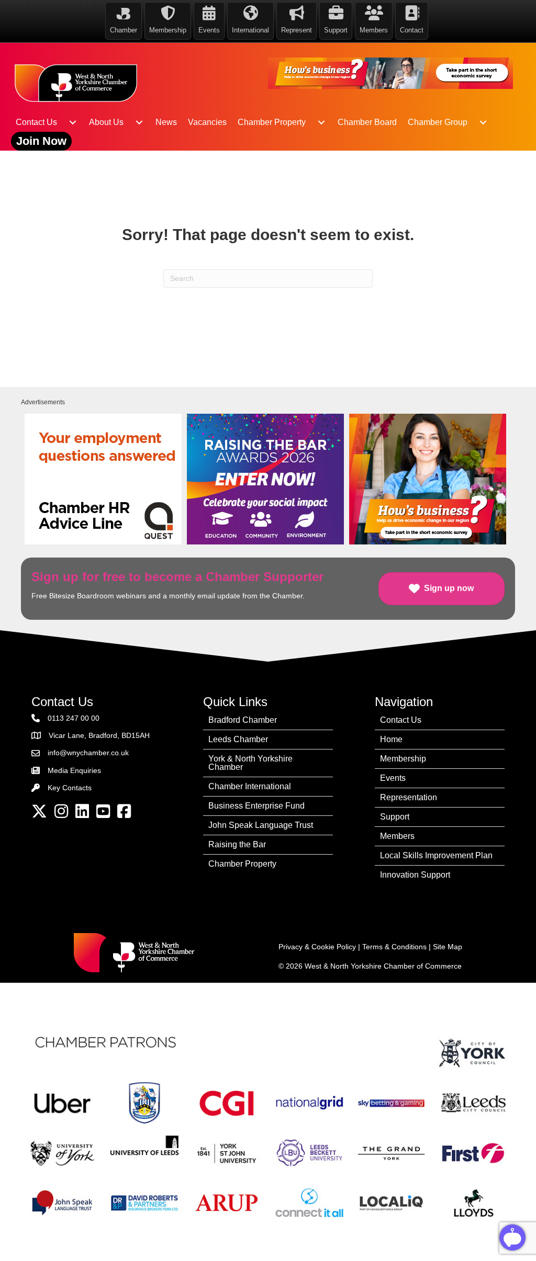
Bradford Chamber (242, 719)
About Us (106, 122)
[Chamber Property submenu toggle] (321, 122)
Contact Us (36, 122)
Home (391, 739)
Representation (408, 797)
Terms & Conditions (394, 946)
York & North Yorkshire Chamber (250, 762)
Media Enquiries (74, 770)
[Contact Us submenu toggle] (72, 122)
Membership (403, 758)
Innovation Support (415, 874)
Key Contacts (70, 787)
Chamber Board (367, 122)
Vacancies (207, 122)
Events (393, 778)
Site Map (447, 946)
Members (397, 836)
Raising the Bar (237, 844)
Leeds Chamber (238, 739)
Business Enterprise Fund (256, 805)
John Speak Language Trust (260, 825)
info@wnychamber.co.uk (88, 752)
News (166, 122)
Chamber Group (437, 122)
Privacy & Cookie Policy (317, 946)
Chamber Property (272, 122)
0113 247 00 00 (73, 718)
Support (394, 816)
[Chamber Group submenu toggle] (483, 122)
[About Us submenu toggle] (139, 122)
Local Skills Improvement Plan (436, 855)
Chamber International (249, 786)
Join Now (41, 140)
